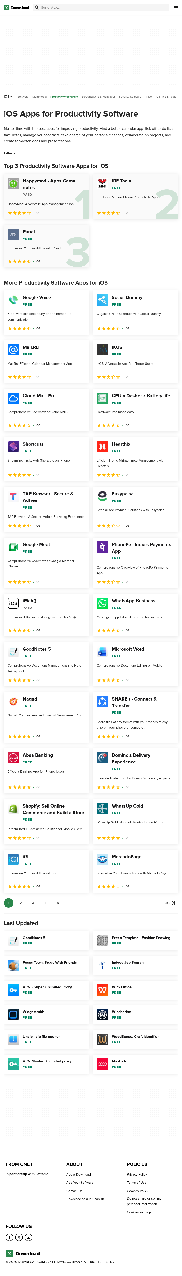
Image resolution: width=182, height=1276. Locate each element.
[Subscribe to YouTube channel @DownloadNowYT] (28, 1237)
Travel (149, 96)
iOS (6, 96)
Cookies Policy (137, 1191)
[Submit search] (37, 7)
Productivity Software (64, 96)
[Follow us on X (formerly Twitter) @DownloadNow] (19, 1237)
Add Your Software (80, 1183)
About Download (78, 1175)
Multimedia (39, 96)
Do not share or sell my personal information (144, 1201)
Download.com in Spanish (85, 1199)
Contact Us (74, 1191)
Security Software (130, 96)
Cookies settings (139, 1212)
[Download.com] (16, 7)
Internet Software (18, 96)
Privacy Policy (137, 1175)
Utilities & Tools (166, 96)
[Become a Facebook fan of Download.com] (9, 1237)
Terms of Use (136, 1183)
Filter (8, 153)
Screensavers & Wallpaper (98, 96)
